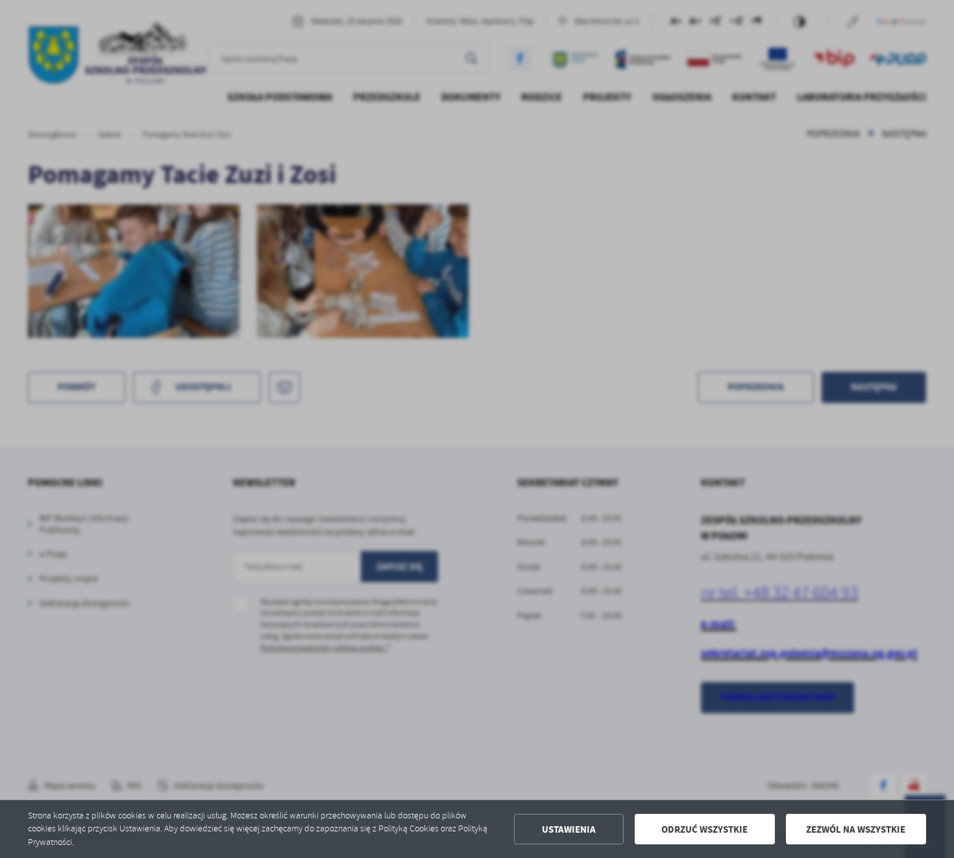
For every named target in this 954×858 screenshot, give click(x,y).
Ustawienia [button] (569, 829)
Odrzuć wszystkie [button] (704, 829)
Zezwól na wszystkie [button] (855, 829)
